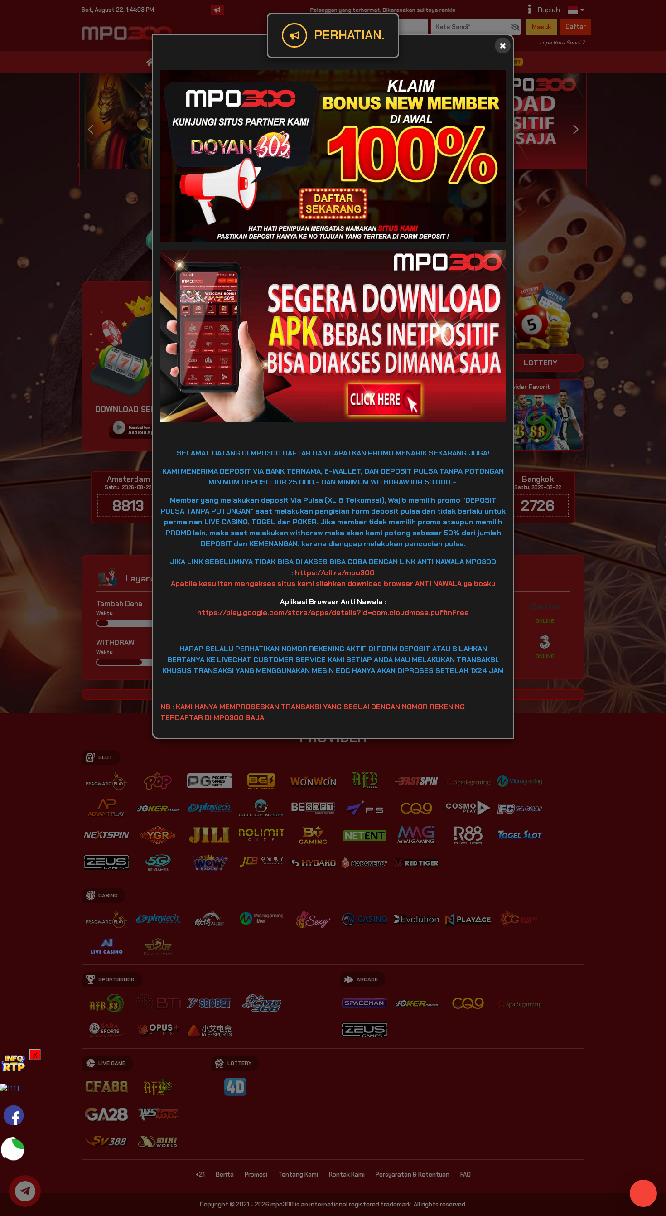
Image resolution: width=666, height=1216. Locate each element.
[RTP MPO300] (13, 1061)
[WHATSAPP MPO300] (13, 1149)
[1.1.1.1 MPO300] (9, 1088)
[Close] (503, 45)
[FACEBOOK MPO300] (13, 1114)
